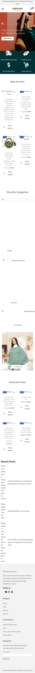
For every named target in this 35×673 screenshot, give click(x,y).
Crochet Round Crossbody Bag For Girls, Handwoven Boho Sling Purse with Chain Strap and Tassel (26, 103)
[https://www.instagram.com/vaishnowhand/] (9, 592)
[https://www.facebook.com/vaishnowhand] (6, 592)
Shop (4, 607)
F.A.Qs (5, 628)
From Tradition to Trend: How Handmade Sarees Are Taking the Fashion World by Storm (20, 542)
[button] (14, 92)
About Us (5, 614)
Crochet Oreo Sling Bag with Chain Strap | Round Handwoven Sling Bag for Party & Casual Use (9, 159)
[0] (31, 9)
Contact (5, 610)
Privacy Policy (7, 635)
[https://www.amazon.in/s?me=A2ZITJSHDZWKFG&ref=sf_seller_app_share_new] (12, 592)
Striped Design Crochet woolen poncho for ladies (26, 430)
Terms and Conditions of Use (12, 632)
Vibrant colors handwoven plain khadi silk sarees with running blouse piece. (9, 401)
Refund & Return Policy (10, 625)
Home (5, 603)
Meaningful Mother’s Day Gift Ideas (19, 511)
